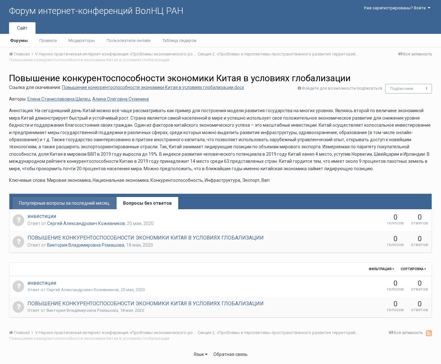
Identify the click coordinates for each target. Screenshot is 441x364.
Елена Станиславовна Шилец (58, 99)
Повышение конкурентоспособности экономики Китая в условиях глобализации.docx (153, 87)
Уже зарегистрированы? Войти (396, 7)
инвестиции (41, 216)
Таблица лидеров (179, 40)
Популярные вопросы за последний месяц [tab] (64, 203)
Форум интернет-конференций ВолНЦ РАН (96, 10)
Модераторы (81, 40)
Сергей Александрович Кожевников (86, 223)
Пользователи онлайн (129, 40)
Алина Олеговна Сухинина (120, 99)
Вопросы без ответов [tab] (147, 203)
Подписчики (401, 88)
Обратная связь (230, 354)
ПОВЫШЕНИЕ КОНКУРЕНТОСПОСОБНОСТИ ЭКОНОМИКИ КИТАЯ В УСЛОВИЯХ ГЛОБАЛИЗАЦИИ (145, 238)
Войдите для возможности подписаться (342, 88)
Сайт (22, 28)
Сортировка (412, 269)
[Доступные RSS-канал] (429, 333)
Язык (199, 354)
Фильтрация (380, 269)
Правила (48, 40)
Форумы (19, 40)
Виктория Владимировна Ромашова (85, 245)
